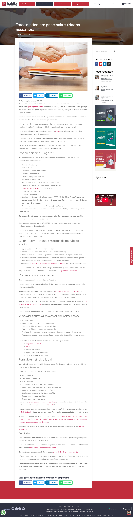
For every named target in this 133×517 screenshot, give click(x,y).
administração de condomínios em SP (42, 448)
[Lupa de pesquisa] (114, 51)
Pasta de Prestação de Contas (33, 188)
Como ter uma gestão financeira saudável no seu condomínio (53, 419)
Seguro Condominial (33, 344)
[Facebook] (96, 64)
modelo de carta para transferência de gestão (48, 263)
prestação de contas (36, 107)
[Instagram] (109, 64)
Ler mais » (103, 83)
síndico (57, 131)
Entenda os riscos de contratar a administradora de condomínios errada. (107, 98)
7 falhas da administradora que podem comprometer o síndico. (107, 88)
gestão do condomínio (69, 271)
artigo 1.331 (49, 405)
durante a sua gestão (65, 452)
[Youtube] (100, 64)
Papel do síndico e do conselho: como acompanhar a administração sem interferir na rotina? (107, 78)
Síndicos (18, 34)
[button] (25, 95)
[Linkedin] (104, 64)
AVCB (28, 347)
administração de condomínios (66, 291)
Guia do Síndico (26, 412)
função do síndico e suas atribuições (41, 402)
